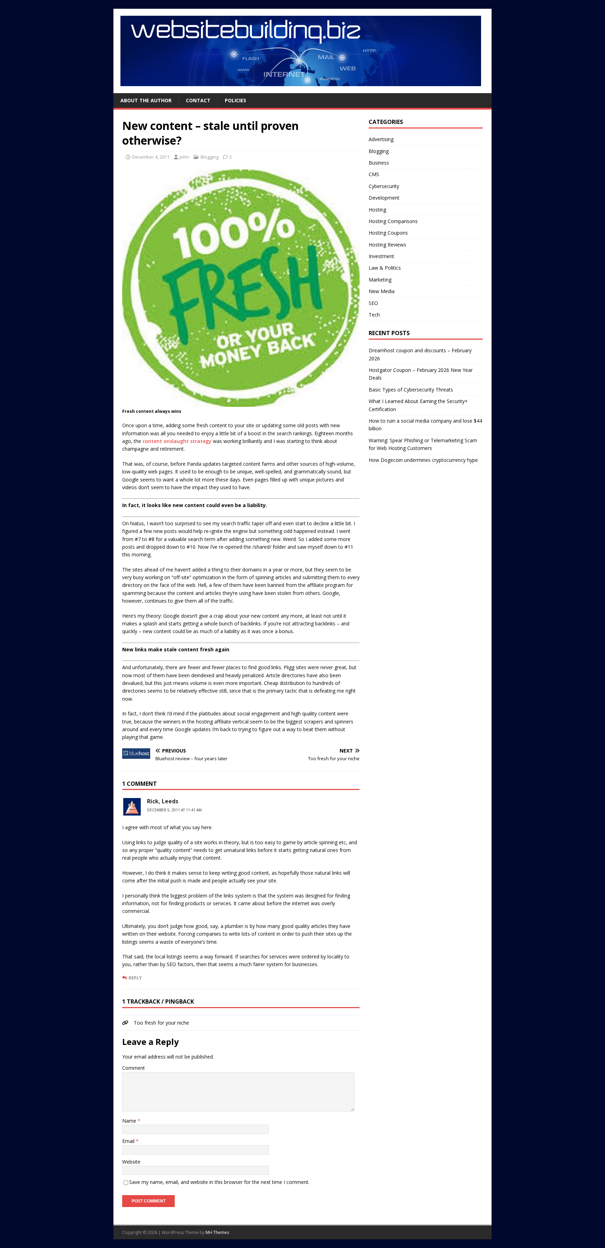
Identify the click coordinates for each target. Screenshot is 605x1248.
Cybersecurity (384, 186)
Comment (133, 1068)
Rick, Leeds (162, 801)
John (184, 157)
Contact (198, 100)
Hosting (377, 209)
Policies (235, 100)
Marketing (380, 279)
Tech (374, 314)
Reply (135, 978)
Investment (381, 256)
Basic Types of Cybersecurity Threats (411, 389)
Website (131, 1161)
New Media (382, 291)
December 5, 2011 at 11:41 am (174, 809)
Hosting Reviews (387, 244)
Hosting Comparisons (393, 221)
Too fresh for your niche (161, 1022)
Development (384, 197)
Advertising (381, 139)
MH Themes (217, 1232)
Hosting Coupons (388, 232)
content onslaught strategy (176, 441)
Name (130, 1120)
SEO (373, 303)
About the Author (146, 100)
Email (129, 1141)
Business (379, 162)
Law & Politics (385, 267)
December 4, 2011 (150, 157)
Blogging (209, 157)
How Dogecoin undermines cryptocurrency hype (423, 460)
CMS (374, 174)
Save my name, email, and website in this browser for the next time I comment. (219, 1182)
